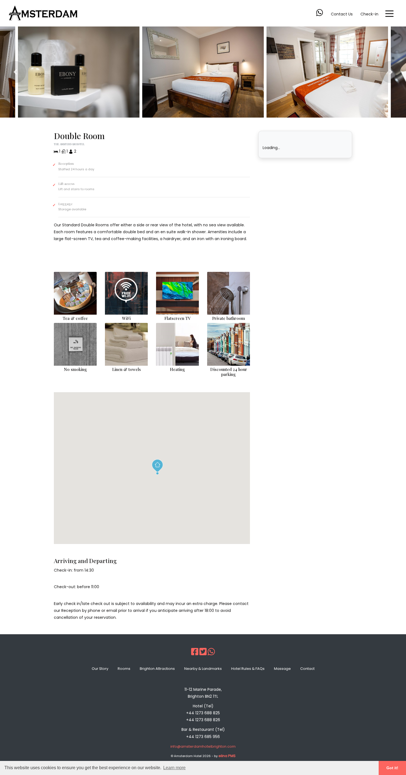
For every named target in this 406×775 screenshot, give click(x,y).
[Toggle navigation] (389, 13)
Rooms (124, 668)
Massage (282, 668)
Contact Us (342, 14)
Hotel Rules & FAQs (248, 668)
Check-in (369, 14)
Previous (15, 72)
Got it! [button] (392, 768)
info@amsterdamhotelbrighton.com (203, 746)
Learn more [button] (174, 767)
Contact (307, 668)
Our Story (100, 668)
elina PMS (227, 755)
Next (391, 72)
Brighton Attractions (157, 668)
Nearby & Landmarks (203, 668)
